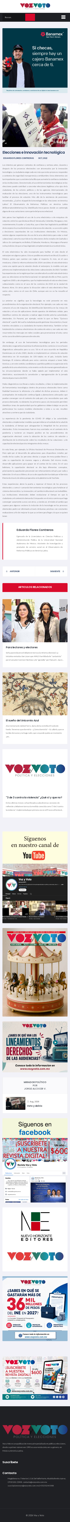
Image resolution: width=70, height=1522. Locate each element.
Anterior (15, 571)
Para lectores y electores (22, 647)
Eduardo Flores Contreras (18, 158)
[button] (63, 16)
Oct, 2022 (42, 158)
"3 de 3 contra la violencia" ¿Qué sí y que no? (34, 797)
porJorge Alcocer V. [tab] (35, 1085)
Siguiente (55, 571)
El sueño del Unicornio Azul (22, 720)
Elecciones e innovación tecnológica (33, 152)
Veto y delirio (34, 1105)
